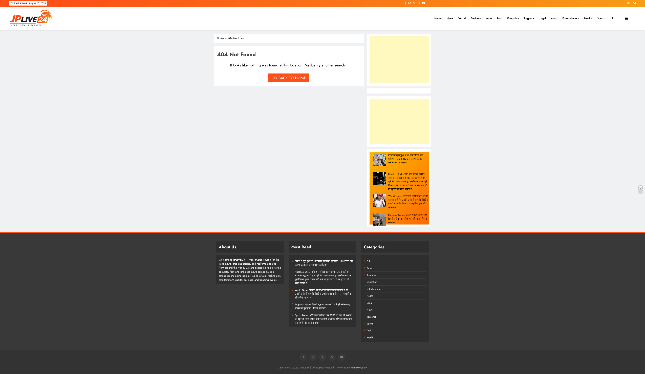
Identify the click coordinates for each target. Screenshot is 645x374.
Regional (529, 18)
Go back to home (288, 78)
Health (588, 18)
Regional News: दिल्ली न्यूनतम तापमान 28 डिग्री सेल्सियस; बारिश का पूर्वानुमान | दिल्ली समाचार (408, 218)
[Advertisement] (399, 59)
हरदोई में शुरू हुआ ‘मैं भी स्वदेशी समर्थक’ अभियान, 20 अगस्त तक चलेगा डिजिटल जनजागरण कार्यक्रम (406, 159)
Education (513, 18)
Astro (554, 18)
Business (476, 18)
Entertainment (570, 18)
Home (438, 18)
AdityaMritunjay (359, 367)
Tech (499, 18)
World (462, 18)
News (450, 18)
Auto (489, 18)
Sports (601, 18)
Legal (543, 18)
